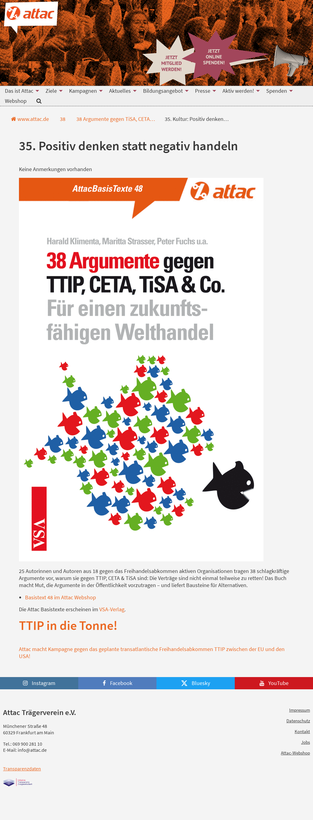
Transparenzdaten (22, 769)
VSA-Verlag (111, 609)
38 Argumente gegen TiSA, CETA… (115, 118)
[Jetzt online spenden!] (226, 55)
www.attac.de (32, 118)
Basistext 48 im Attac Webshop (60, 597)
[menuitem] (20, 91)
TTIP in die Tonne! (68, 625)
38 (62, 118)
